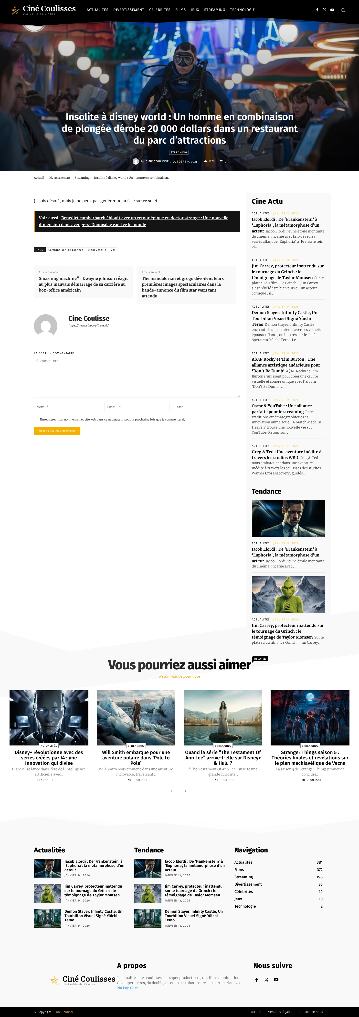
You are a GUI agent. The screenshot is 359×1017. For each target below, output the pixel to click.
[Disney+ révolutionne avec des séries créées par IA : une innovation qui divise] (49, 717)
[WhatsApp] (296, 181)
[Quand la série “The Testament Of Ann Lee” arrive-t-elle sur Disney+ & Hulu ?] (223, 717)
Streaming (179, 152)
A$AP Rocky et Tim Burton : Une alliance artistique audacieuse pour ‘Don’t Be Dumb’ (286, 365)
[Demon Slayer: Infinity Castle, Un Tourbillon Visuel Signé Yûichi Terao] (47, 918)
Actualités (261, 213)
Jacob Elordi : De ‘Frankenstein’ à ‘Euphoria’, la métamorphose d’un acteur (285, 225)
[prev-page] (173, 791)
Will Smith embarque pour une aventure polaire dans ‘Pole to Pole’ (136, 757)
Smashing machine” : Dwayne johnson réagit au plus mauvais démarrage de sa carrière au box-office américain (83, 284)
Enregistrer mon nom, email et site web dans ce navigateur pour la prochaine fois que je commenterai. (112, 419)
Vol (113, 250)
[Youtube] (332, 10)
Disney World (97, 250)
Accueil (39, 177)
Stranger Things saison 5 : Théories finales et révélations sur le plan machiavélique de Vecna (310, 757)
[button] (342, 10)
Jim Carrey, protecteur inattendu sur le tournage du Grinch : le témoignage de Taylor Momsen (288, 271)
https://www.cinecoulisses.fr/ (88, 325)
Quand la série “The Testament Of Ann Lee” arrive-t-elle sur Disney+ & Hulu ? (223, 757)
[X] (324, 10)
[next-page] (184, 791)
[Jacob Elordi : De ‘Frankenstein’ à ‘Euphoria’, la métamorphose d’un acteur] (288, 518)
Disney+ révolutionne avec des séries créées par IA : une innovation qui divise (49, 757)
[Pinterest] (284, 181)
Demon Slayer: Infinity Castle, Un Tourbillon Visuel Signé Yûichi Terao (284, 318)
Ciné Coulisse (64, 1012)
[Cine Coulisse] (136, 161)
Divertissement (59, 177)
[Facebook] (317, 10)
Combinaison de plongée (66, 250)
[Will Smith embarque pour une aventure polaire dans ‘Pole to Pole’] (136, 717)
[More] (307, 181)
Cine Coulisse (157, 161)
